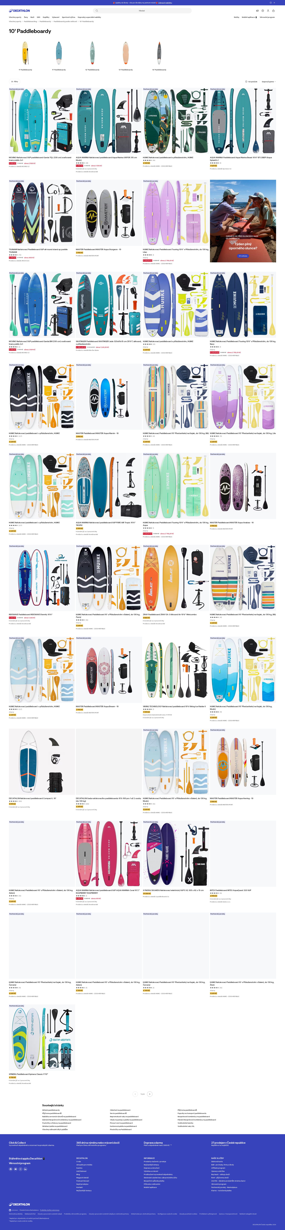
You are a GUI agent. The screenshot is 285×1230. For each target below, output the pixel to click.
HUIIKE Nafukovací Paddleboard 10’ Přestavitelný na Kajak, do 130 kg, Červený (40, 983)
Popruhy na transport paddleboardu (192, 1113)
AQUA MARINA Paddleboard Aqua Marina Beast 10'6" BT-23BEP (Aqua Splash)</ (241, 158)
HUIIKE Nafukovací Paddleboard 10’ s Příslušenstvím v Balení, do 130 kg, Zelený (41, 891)
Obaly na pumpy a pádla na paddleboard (126, 1120)
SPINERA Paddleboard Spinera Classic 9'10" (28, 1074)
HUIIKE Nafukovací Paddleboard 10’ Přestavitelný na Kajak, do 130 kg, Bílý (176, 433)
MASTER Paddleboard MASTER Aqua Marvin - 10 (97, 433)
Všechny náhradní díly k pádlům (55, 1129)
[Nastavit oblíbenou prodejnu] (257, 10)
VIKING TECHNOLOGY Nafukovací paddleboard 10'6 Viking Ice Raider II (174, 706)
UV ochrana (243, 256)
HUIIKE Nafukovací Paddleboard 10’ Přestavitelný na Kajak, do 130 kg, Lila (243, 433)
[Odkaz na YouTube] (15, 1169)
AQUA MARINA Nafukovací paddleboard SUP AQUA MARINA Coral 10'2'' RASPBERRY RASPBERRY (108, 891)
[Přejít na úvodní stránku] (19, 10)
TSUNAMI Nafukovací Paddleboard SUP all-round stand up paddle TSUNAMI (38, 250)
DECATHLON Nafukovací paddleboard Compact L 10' (32, 798)
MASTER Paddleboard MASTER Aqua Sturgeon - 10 (98, 249)
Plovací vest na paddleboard (121, 1123)
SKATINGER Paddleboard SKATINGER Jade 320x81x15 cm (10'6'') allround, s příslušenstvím (109, 342)
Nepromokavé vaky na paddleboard (124, 1116)
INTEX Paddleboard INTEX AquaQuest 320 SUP (230, 890)
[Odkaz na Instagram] (20, 1169)
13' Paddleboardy (126, 70)
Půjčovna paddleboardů (187, 1110)
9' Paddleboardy (25, 70)
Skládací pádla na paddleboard (54, 1126)
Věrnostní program (267, 17)
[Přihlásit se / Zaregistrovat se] (268, 10)
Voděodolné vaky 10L (186, 1126)
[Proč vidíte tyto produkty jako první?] (246, 81)
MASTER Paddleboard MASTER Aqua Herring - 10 (231, 798)
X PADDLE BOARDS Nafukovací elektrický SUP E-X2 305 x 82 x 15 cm (173, 890)
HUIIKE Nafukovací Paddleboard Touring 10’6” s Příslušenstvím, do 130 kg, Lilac (176, 250)
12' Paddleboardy (92, 70)
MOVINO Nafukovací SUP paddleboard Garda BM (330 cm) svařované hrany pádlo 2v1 (40, 342)
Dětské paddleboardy (51, 1110)
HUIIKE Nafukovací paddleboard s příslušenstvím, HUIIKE (168, 157)
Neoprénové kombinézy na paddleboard (194, 1116)
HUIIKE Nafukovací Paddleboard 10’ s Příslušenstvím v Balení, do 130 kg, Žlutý (242, 983)
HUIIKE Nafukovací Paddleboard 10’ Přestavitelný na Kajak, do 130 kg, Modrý (241, 707)
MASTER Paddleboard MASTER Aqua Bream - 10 (97, 706)
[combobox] (269, 81)
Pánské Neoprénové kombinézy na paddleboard (197, 1120)
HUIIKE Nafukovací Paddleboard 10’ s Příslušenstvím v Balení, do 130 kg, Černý (108, 615)
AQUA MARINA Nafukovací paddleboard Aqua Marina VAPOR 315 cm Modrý (106, 158)
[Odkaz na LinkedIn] (25, 1169)
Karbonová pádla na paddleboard (123, 1126)
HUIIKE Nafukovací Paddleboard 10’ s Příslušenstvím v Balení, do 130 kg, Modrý (175, 799)
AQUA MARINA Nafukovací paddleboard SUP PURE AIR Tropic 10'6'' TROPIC (106, 523)
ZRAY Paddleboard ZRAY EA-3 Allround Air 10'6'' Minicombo (170, 614)
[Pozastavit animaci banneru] (271, 2)
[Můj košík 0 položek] (273, 10)
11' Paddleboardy (59, 70)
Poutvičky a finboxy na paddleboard (56, 1123)
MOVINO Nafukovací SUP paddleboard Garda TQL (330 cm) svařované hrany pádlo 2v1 (40, 158)
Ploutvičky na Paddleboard (120, 1129)
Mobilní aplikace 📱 (249, 17)
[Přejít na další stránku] (149, 1094)
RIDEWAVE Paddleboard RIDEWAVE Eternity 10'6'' (31, 614)
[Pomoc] (262, 10)
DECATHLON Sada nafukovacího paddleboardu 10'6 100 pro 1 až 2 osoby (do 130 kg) (108, 799)
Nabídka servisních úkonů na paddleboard (59, 1116)
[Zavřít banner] (274, 2)
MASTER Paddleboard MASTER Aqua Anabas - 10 (232, 522)
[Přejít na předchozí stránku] (135, 1094)
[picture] (42, 121)
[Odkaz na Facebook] (10, 1169)
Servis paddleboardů (118, 1113)
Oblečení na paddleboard (120, 1110)
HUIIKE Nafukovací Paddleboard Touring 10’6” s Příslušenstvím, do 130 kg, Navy (243, 342)
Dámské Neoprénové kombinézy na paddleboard (61, 1120)
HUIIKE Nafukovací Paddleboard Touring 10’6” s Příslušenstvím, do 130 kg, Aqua (176, 523)
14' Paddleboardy (159, 70)
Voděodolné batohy (185, 1123)
